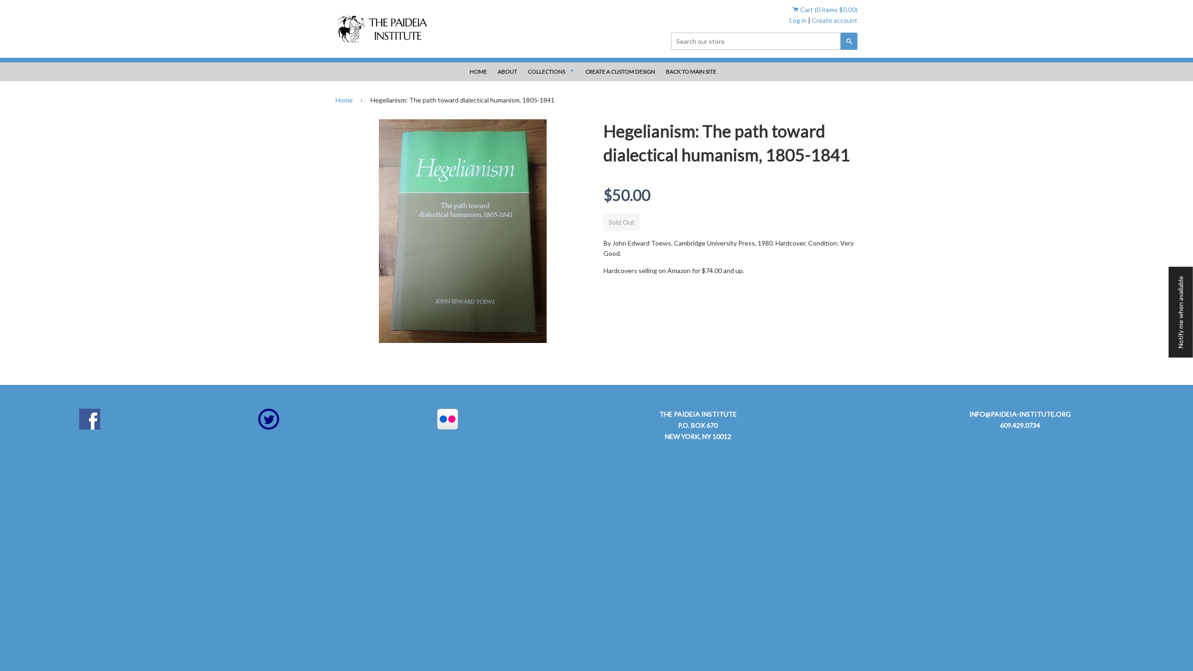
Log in (798, 20)
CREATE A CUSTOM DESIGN (620, 71)
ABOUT (507, 71)
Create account (834, 20)
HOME (478, 71)
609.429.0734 (1020, 425)
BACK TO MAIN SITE (691, 71)
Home (344, 100)
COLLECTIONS (547, 71)
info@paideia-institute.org (1020, 414)
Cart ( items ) (828, 10)
